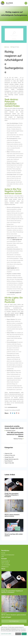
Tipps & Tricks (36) (9, 463)
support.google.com (12, 237)
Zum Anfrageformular (14, 621)
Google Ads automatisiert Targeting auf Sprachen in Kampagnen (11, 495)
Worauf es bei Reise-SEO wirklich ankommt (14, 534)
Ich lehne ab (18, 633)
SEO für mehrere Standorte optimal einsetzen (12, 515)
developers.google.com (15, 292)
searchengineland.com (12, 407)
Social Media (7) (8, 461)
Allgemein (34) (8, 453)
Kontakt (3, 553)
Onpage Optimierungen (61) (11, 459)
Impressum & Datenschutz (7, 555)
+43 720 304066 (5, 565)
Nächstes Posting (18, 438)
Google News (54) (9, 457)
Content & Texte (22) (10, 455)
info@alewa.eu (5, 566)
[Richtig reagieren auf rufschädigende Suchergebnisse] (10, 413)
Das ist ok (24, 633)
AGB (2, 556)
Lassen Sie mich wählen (6, 633)
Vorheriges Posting (10, 430)
